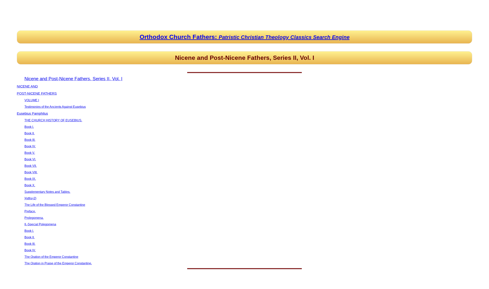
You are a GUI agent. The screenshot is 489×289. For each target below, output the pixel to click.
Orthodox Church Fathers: (245, 36)
